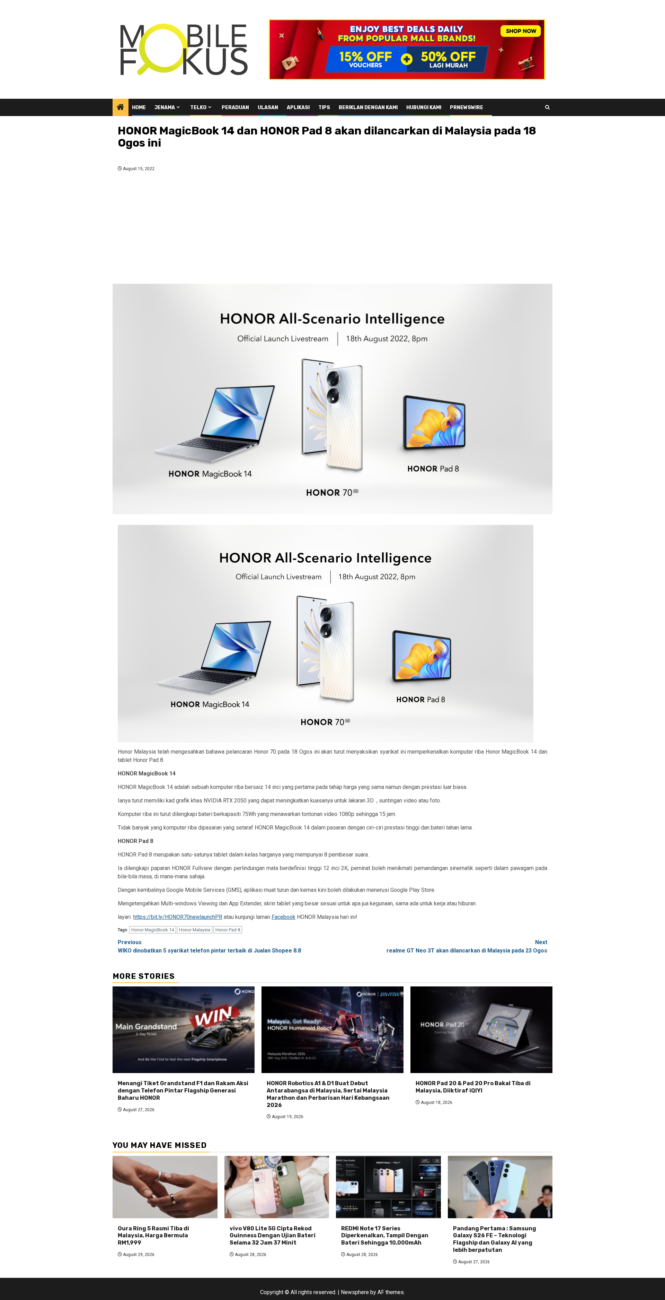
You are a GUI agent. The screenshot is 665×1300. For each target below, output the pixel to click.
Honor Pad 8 (227, 929)
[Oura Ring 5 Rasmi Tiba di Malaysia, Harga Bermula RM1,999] (165, 1187)
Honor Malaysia (194, 929)
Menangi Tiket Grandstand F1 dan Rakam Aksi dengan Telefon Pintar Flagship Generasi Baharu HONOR (183, 1090)
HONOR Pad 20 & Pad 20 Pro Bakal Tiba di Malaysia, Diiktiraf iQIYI (473, 1087)
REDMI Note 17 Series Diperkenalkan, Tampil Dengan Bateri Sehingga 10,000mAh (384, 1235)
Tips (324, 108)
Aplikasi (298, 108)
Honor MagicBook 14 (152, 929)
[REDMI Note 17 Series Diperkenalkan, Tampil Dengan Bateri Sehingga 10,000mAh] (388, 1187)
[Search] (547, 107)
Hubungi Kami (423, 108)
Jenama (164, 108)
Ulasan (268, 108)
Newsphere (355, 1292)
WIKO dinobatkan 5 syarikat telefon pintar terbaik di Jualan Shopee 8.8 (209, 946)
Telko (198, 108)
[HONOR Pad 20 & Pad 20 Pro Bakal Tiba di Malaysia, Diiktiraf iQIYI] (481, 1029)
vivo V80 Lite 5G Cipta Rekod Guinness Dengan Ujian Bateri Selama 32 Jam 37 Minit (273, 1235)
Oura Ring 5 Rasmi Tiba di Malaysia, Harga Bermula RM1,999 (153, 1235)
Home (139, 108)
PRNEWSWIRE (466, 108)
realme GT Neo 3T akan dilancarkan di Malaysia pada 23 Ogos (467, 946)
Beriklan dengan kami (368, 108)
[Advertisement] (332, 229)
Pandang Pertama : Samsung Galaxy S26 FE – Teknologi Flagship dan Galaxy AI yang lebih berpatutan (494, 1239)
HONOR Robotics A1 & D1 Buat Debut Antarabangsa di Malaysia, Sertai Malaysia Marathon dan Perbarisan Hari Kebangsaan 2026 (328, 1094)
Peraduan (235, 108)
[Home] (120, 108)
